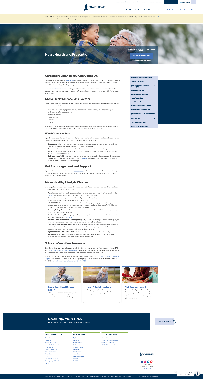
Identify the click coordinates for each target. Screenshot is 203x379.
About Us (47, 338)
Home (46, 27)
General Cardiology (137, 81)
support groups (78, 171)
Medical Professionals (174, 10)
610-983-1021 (81, 261)
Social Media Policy (69, 376)
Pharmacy (144, 2)
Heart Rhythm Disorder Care (140, 109)
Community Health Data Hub (110, 340)
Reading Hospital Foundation (53, 361)
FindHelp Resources (79, 361)
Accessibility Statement (116, 376)
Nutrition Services (134, 287)
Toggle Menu (154, 85)
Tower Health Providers (51, 358)
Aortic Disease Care (137, 90)
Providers (129, 10)
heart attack (70, 80)
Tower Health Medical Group (53, 345)
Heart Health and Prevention (141, 106)
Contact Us (76, 358)
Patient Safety (49, 354)
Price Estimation (77, 351)
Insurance (76, 349)
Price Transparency (127, 376)
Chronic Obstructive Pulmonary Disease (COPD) (63, 250)
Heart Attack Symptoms (99, 287)
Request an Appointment (123, 2)
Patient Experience (78, 356)
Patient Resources (150, 10)
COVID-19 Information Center (110, 345)
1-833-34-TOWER (170, 2)
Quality (47, 356)
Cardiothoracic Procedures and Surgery (140, 86)
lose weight (69, 217)
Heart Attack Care (137, 98)
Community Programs (108, 342)
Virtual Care (76, 354)
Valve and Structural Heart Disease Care (143, 114)
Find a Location (77, 345)
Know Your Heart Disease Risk (61, 288)
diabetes (84, 158)
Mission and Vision (50, 342)
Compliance (77, 376)
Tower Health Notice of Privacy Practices (54, 376)
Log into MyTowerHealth (142, 61)
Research (158, 2)
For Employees (49, 347)
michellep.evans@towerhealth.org (64, 261)
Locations (138, 10)
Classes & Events (106, 338)
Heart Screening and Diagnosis (141, 77)
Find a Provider (77, 342)
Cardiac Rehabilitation (138, 122)
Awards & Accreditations (139, 126)
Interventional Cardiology (139, 94)
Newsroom (48, 340)
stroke (78, 146)
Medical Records (78, 347)
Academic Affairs (189, 10)
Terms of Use (85, 376)
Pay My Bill (135, 2)
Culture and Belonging (51, 349)
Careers (151, 2)
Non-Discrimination (50, 351)
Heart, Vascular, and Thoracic (64, 27)
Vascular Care (135, 119)
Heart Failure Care (137, 102)
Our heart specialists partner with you (56, 89)
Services (161, 10)
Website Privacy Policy (104, 376)
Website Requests (94, 376)
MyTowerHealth (184, 2)
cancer (50, 195)
